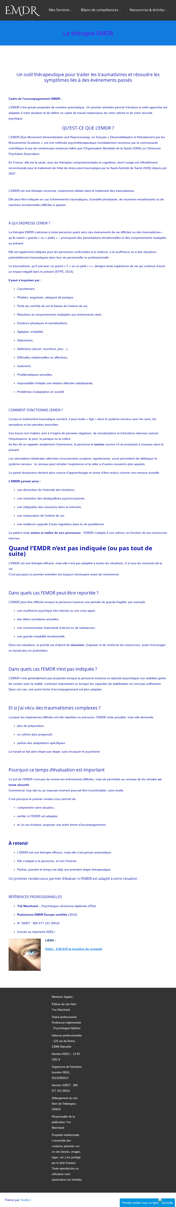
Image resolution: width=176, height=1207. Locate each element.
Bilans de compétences (99, 10)
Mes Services (59, 10)
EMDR (21, 10)
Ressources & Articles (147, 10)
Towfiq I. (26, 1200)
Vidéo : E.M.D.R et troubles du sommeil (73, 949)
